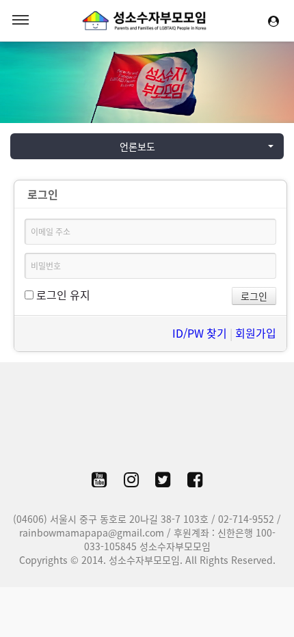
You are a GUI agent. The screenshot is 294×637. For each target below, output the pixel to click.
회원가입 (255, 333)
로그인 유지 (62, 294)
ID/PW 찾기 (199, 333)
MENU (20, 20)
